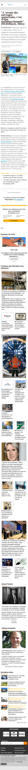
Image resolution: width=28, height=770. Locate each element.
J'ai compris (3, 764)
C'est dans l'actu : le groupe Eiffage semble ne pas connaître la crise (11, 334)
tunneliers (4, 161)
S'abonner (14, 622)
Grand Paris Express (17, 99)
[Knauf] (22, 733)
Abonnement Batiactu (6, 752)
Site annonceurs (19, 752)
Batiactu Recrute (19, 747)
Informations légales (20, 749)
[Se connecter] (25, 4)
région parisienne (6, 141)
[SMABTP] (14, 733)
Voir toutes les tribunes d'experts (14, 666)
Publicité (3, 749)
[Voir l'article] (25, 335)
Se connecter (19, 199)
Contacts (3, 747)
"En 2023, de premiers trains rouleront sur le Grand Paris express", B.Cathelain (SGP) (15, 181)
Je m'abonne (14, 220)
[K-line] (6, 733)
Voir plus (14, 620)
